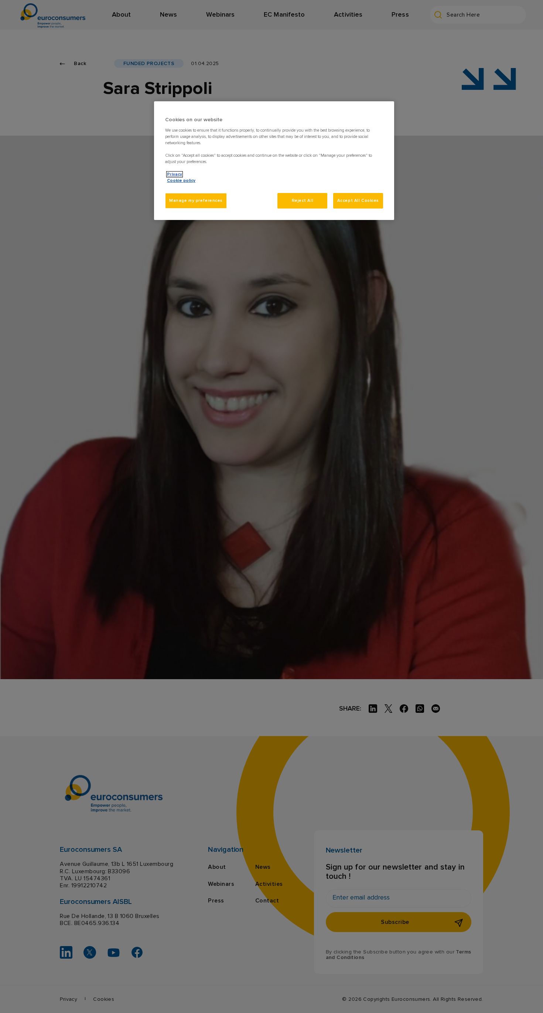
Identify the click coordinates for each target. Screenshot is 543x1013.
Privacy (174, 174)
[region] (274, 160)
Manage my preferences (196, 200)
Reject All (303, 200)
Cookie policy (181, 180)
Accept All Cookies (358, 200)
